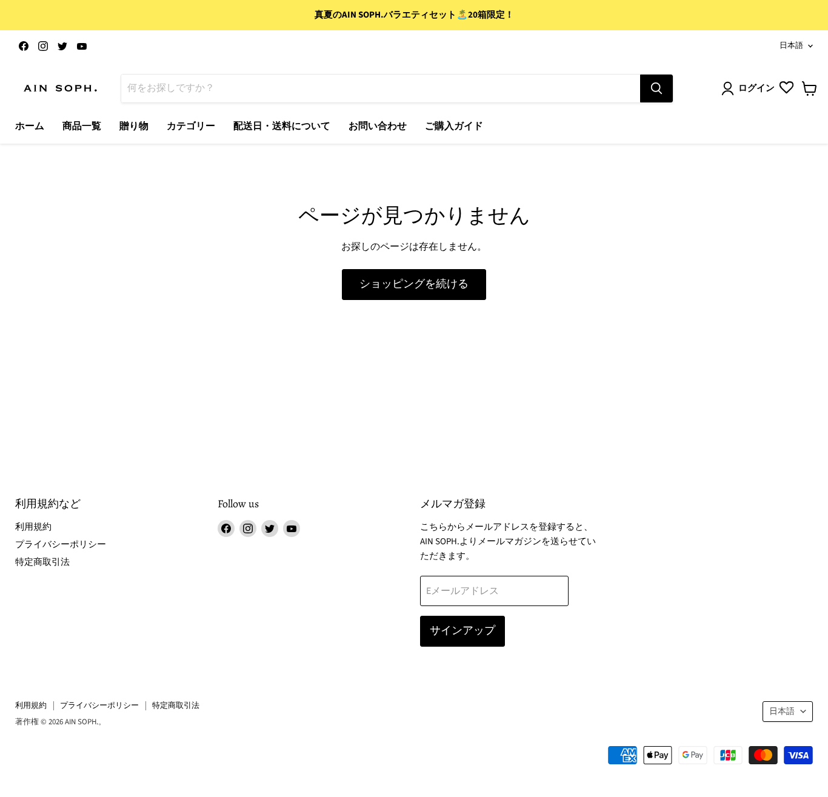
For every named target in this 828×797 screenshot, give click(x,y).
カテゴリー (191, 126)
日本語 (791, 45)
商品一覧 (81, 126)
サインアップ (462, 630)
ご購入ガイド (454, 126)
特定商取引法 (42, 562)
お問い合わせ (378, 126)
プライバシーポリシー (60, 544)
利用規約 (33, 527)
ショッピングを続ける (414, 284)
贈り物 (134, 126)
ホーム (29, 126)
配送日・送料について (281, 126)
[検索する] (656, 88)
